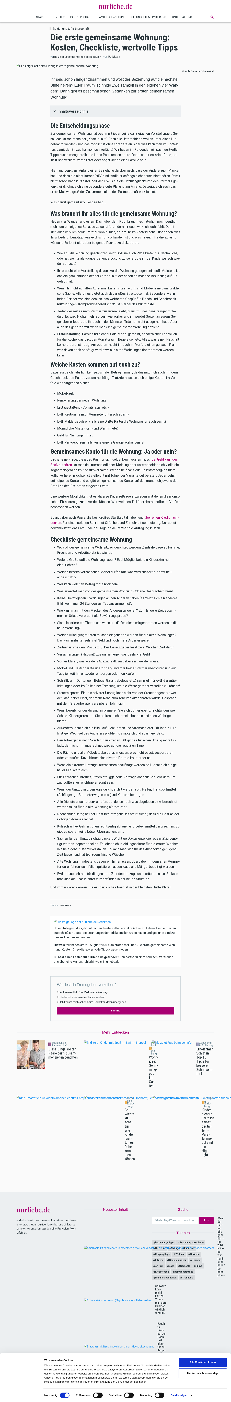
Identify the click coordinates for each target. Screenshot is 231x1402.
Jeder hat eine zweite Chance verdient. (83, 997)
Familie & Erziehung (111, 17)
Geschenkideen (178, 1260)
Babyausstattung (183, 1271)
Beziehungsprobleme (192, 1242)
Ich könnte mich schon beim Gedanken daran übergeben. (93, 1002)
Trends (196, 1260)
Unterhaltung (182, 17)
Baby (171, 1266)
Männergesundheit (166, 1277)
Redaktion (114, 56)
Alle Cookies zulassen (203, 1362)
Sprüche (195, 1254)
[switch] (98, 1395)
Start (40, 17)
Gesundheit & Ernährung (148, 17)
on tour (159, 1266)
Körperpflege (162, 1254)
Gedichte (185, 1266)
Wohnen (66, 905)
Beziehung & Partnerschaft (72, 17)
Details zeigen (179, 1395)
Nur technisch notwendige (202, 1373)
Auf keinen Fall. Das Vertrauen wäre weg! (84, 992)
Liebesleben (162, 1271)
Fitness (159, 1260)
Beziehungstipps (164, 1242)
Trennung (187, 1277)
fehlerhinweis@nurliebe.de (101, 961)
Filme (199, 1266)
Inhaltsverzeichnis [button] (72, 111)
